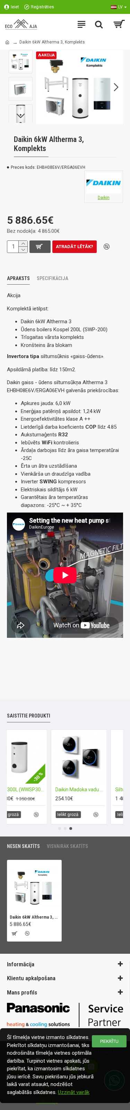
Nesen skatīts (23, 846)
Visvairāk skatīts (67, 846)
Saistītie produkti (28, 716)
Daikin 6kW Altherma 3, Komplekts (34, 917)
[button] (43, 87)
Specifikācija (52, 278)
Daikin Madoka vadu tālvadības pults (63, 789)
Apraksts (18, 278)
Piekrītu (109, 1041)
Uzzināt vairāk (73, 1092)
